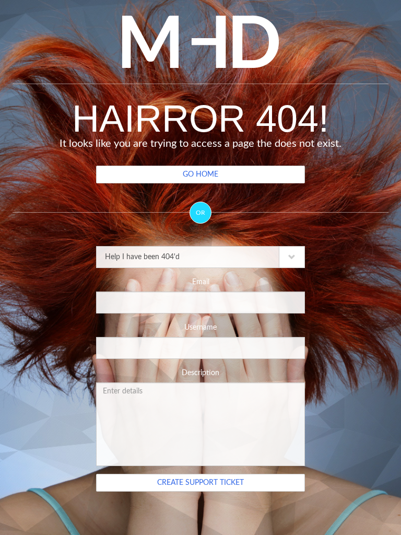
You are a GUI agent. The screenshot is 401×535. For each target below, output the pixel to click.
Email (200, 282)
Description (200, 373)
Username (200, 327)
